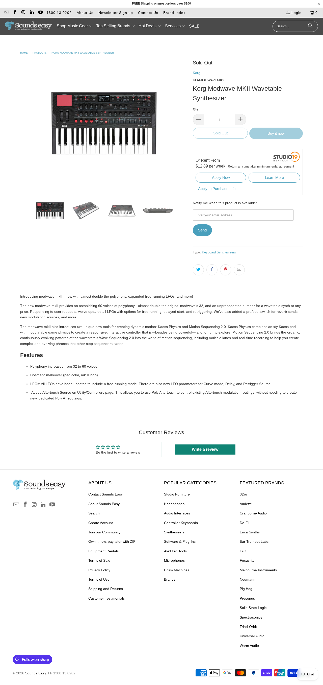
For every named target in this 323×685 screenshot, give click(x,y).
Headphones (174, 504)
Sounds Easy (35, 673)
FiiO (243, 551)
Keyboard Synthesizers (219, 252)
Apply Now (221, 177)
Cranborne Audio (253, 513)
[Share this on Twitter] (198, 269)
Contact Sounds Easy (105, 494)
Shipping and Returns (105, 589)
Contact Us (148, 13)
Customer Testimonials (106, 598)
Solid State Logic (253, 608)
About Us (85, 13)
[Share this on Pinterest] (225, 269)
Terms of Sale (99, 560)
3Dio (243, 494)
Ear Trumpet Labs (254, 541)
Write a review (205, 449)
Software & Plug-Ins (180, 541)
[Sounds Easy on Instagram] (23, 13)
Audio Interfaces (177, 513)
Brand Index (174, 13)
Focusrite (247, 560)
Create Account (100, 523)
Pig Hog (246, 589)
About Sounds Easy (104, 504)
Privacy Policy (99, 570)
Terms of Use (99, 579)
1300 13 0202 (59, 13)
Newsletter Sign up (115, 13)
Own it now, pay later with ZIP (112, 541)
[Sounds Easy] (28, 26)
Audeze (246, 504)
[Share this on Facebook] (212, 269)
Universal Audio (252, 636)
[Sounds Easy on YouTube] (40, 13)
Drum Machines (176, 570)
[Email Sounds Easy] (6, 13)
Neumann (247, 579)
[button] (75, 26)
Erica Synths (250, 532)
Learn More (274, 177)
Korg (196, 73)
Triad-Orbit (248, 627)
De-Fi (244, 523)
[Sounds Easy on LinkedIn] (31, 13)
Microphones (174, 560)
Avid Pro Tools (175, 551)
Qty (195, 109)
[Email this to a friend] (239, 269)
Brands (169, 579)
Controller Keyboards (181, 523)
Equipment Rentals (103, 551)
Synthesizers (174, 532)
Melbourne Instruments (258, 570)
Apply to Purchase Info (216, 188)
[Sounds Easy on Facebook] (14, 13)
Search (94, 513)
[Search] (310, 26)
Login (296, 13)
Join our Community (104, 532)
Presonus (247, 598)
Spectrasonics (251, 617)
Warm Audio (249, 646)
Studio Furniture (177, 494)
